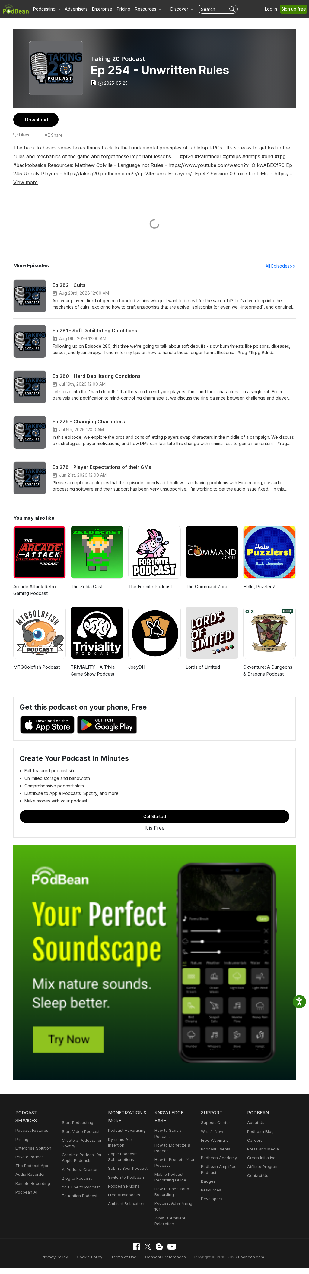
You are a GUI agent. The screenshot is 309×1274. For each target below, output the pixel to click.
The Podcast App (31, 1165)
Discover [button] (180, 8)
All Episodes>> (281, 265)
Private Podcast (30, 1156)
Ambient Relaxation (126, 1203)
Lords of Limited (203, 667)
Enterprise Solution (33, 1148)
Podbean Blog (260, 1131)
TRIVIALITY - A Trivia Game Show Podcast (93, 670)
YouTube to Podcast (81, 1187)
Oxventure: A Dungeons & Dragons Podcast (267, 670)
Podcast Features (31, 1130)
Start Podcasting (77, 1122)
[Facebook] (136, 1246)
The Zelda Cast (87, 586)
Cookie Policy (89, 1256)
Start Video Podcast (81, 1131)
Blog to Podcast (77, 1178)
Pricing (123, 8)
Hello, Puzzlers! (259, 586)
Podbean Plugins (124, 1186)
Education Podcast (79, 1195)
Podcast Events (215, 1149)
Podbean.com (251, 1256)
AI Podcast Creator (80, 1169)
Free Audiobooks (124, 1194)
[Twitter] (148, 1247)
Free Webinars (214, 1140)
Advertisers (76, 8)
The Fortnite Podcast (150, 586)
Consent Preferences (165, 1256)
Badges (208, 1181)
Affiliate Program (263, 1166)
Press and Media (263, 1149)
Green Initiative (261, 1157)
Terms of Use (123, 1256)
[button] (46, 9)
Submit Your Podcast (128, 1168)
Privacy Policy (55, 1256)
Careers (255, 1140)
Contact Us (257, 1175)
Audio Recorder (30, 1174)
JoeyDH (136, 667)
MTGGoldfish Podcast (36, 667)
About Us (255, 1122)
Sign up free (293, 8)
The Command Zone (207, 586)
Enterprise (102, 8)
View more (25, 182)
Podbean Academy (219, 1157)
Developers (211, 1198)
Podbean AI (26, 1192)
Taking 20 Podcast (118, 58)
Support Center (215, 1122)
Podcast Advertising (127, 1130)
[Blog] (159, 1246)
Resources (211, 1190)
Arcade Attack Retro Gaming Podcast (34, 590)
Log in (271, 8)
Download (36, 120)
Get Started (154, 816)
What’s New (212, 1131)
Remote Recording (32, 1183)
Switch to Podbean (126, 1177)
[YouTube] (171, 1247)
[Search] (232, 9)
